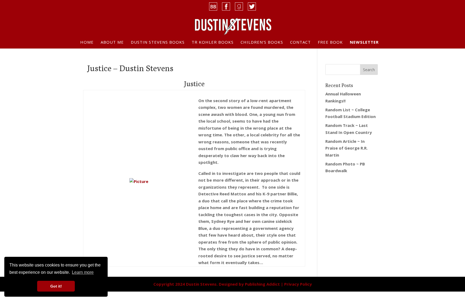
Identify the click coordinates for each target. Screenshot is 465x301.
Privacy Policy (298, 284)
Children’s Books (262, 42)
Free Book (330, 42)
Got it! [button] (56, 286)
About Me (112, 42)
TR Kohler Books (213, 42)
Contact (300, 42)
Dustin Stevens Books (158, 42)
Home (87, 42)
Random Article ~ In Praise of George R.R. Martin (346, 148)
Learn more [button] (83, 272)
